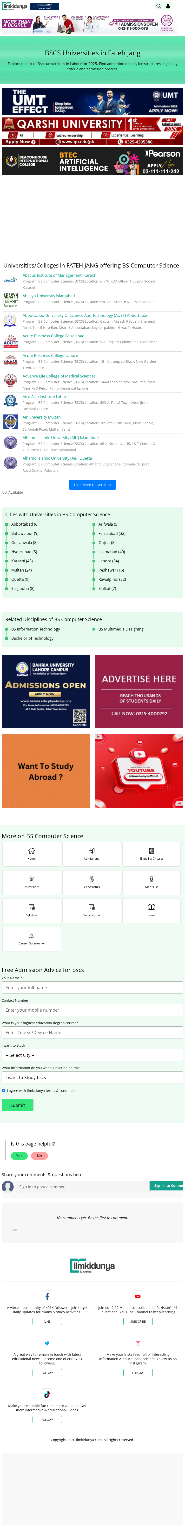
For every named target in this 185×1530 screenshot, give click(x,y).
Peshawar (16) (111, 570)
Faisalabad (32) (112, 533)
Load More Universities (92, 484)
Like (47, 1322)
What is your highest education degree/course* (40, 1023)
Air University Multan (42, 417)
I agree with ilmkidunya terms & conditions (41, 1090)
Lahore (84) (109, 561)
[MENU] (179, 6)
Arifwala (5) (109, 524)
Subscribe (138, 1322)
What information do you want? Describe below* (41, 1068)
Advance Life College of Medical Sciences (59, 376)
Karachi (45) (22, 561)
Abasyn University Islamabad (49, 295)
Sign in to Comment (168, 1185)
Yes (19, 1156)
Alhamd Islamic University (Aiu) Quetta (57, 458)
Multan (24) (21, 570)
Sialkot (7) (107, 588)
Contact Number (15, 1000)
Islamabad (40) (112, 551)
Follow (47, 1373)
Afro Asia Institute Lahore (46, 396)
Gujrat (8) (107, 542)
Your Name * (12, 978)
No (39, 1156)
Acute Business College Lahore (50, 355)
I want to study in (16, 1045)
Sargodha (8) (22, 588)
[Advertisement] (92, 214)
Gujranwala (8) (24, 542)
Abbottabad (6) (25, 524)
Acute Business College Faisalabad (54, 336)
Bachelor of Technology (32, 638)
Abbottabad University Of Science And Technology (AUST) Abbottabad (86, 315)
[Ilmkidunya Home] (14, 6)
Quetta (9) (20, 579)
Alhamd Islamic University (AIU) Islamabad (61, 437)
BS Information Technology (35, 629)
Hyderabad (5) (24, 551)
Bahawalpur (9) (25, 533)
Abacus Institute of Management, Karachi (60, 275)
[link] (44, 6)
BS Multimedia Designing (121, 629)
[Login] (168, 6)
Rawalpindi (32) (112, 579)
